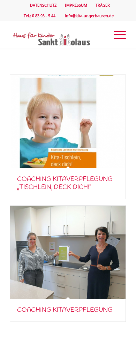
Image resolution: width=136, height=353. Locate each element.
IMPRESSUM (76, 5)
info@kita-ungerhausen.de (88, 15)
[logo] (56, 35)
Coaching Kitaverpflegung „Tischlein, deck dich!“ (65, 183)
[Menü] (116, 35)
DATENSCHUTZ (43, 5)
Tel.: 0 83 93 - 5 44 (39, 15)
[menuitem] (43, 5)
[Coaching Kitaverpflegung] (68, 252)
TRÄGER (103, 5)
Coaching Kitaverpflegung (65, 310)
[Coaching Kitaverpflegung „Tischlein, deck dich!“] (68, 121)
